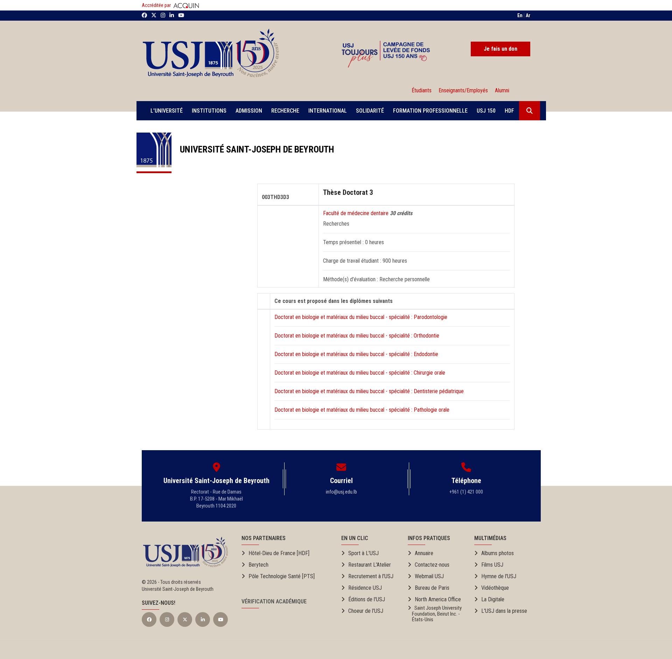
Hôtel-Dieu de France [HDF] (278, 553)
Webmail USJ (429, 576)
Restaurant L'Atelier (369, 564)
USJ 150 (486, 110)
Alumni (500, 90)
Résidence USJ (365, 587)
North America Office (438, 599)
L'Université (166, 110)
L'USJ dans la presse (504, 611)
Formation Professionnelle (430, 110)
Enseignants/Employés (463, 90)
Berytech (258, 564)
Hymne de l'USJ (498, 576)
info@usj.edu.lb (341, 492)
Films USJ (492, 564)
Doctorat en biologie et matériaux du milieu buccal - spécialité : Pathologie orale (361, 409)
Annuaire (424, 553)
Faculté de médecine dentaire (356, 213)
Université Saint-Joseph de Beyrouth (253, 149)
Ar (528, 15)
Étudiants (421, 90)
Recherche (285, 110)
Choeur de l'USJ (365, 611)
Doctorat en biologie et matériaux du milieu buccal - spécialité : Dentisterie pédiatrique (369, 391)
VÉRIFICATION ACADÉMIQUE (274, 601)
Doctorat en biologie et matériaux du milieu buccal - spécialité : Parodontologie (360, 317)
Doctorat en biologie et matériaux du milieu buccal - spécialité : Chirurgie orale (359, 372)
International (327, 110)
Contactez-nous (432, 564)
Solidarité (370, 110)
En (520, 15)
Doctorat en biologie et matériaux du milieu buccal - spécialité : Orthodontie (356, 335)
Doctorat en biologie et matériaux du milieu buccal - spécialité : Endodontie (356, 354)
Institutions (209, 110)
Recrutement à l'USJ (370, 576)
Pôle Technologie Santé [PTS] (281, 576)
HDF (509, 110)
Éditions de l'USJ (366, 599)
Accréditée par (157, 5)
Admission (249, 110)
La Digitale (492, 599)
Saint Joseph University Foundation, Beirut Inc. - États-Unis (435, 614)
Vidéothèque (495, 587)
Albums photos (497, 553)
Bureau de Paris (432, 587)
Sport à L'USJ (363, 553)
